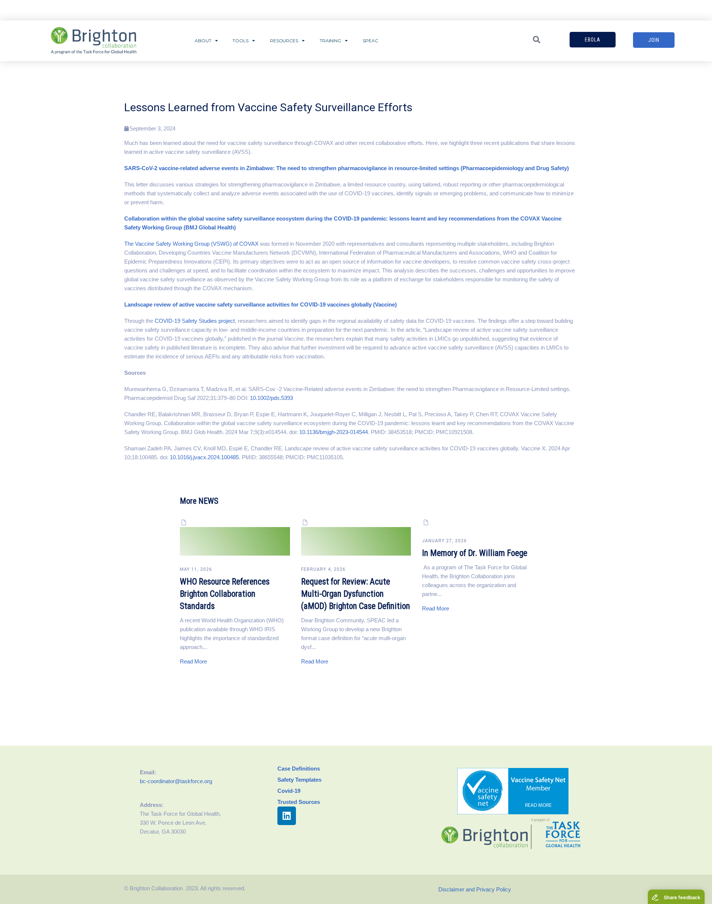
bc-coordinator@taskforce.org (176, 781)
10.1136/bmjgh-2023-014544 (333, 432)
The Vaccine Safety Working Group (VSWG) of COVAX (191, 244)
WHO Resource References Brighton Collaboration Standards (225, 594)
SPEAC (370, 40)
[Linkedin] (286, 816)
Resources (284, 40)
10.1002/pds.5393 (271, 398)
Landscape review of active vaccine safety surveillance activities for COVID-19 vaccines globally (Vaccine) (260, 304)
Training (330, 40)
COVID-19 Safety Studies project (194, 321)
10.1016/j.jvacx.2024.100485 (204, 457)
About (203, 40)
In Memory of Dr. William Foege (474, 553)
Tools (240, 40)
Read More (193, 661)
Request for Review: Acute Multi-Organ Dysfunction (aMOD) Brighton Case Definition (355, 594)
